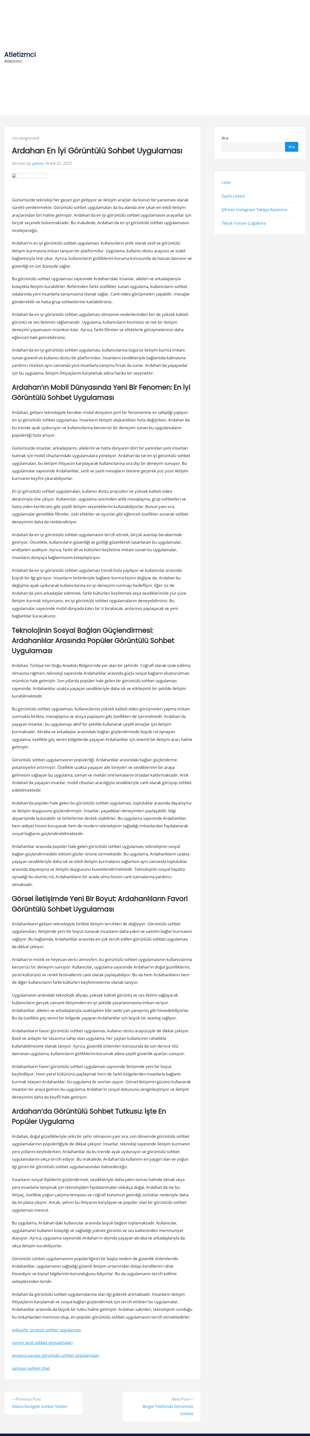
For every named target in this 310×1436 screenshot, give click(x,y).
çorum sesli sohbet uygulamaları (42, 1342)
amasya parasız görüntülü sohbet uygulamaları (55, 1355)
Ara (225, 138)
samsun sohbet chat (31, 1368)
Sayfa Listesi (233, 195)
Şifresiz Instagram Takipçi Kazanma (254, 209)
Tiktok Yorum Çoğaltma (244, 223)
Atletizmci (20, 54)
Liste (226, 182)
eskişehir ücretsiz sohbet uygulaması (46, 1330)
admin (38, 163)
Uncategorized (25, 138)
